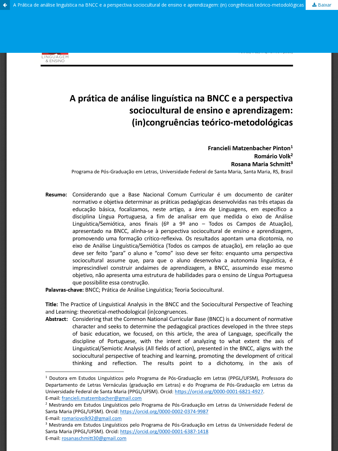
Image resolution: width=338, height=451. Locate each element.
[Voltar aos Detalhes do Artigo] (5, 5)
